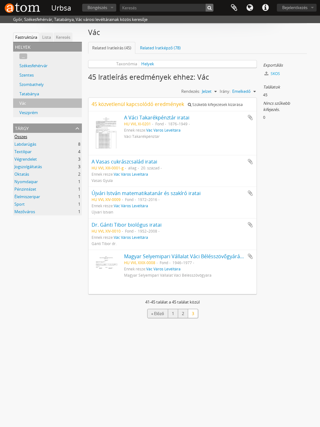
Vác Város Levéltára (163, 130)
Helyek (147, 64)
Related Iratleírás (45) (111, 48)
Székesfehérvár (33, 65)
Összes (20, 136)
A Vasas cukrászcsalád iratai (124, 161)
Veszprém (28, 112)
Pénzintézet (25, 189)
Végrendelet (25, 159)
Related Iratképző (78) (160, 48)
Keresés (63, 37)
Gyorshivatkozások (265, 8)
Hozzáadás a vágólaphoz (250, 117)
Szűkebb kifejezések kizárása (217, 104)
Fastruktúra (26, 37)
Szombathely (31, 84)
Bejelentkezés (295, 7)
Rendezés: (190, 91)
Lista (46, 37)
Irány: (225, 91)
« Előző (157, 313)
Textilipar (23, 151)
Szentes (26, 75)
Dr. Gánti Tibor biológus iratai (127, 224)
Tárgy (22, 127)
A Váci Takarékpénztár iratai (156, 117)
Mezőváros (24, 211)
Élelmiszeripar (27, 196)
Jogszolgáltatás (28, 166)
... (23, 56)
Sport (19, 204)
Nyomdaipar (26, 181)
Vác (22, 103)
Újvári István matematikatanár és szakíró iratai (146, 193)
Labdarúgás (25, 144)
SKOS (275, 73)
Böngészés (97, 7)
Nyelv (250, 8)
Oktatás (21, 174)
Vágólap (234, 8)
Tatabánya (29, 94)
